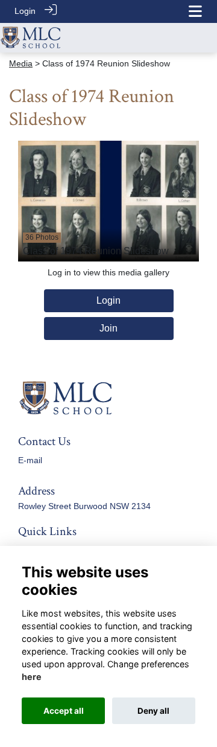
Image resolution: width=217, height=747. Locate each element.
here (32, 677)
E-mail (30, 460)
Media (21, 63)
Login (25, 11)
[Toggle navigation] (195, 11)
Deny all (153, 711)
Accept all (63, 711)
